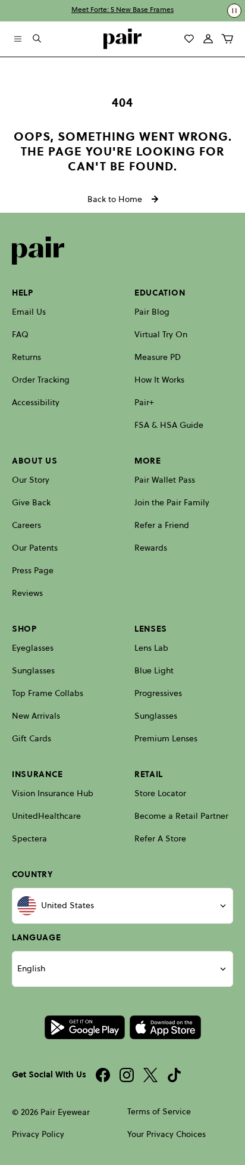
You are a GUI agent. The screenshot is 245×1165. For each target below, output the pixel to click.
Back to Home (114, 199)
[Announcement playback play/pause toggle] (234, 11)
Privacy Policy (38, 1134)
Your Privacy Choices (166, 1134)
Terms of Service (159, 1111)
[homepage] (122, 39)
